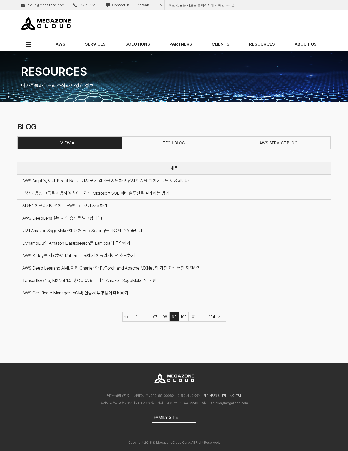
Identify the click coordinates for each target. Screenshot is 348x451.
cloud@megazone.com (46, 5)
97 (155, 317)
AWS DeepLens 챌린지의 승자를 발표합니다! (62, 218)
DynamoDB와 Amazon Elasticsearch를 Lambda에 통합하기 (76, 243)
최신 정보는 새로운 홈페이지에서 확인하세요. (202, 5)
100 (184, 317)
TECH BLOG (174, 142)
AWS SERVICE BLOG (278, 142)
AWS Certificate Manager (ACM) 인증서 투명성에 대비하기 (75, 292)
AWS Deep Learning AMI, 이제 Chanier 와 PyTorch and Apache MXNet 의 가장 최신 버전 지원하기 (111, 268)
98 (165, 317)
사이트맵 (235, 396)
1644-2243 (88, 5)
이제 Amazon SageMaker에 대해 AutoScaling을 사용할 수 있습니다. (82, 230)
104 (212, 317)
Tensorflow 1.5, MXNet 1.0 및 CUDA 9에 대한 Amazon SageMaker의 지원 (89, 280)
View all (69, 142)
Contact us (121, 5)
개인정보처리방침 (215, 396)
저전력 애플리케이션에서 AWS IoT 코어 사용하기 (65, 205)
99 (174, 317)
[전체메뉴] (28, 44)
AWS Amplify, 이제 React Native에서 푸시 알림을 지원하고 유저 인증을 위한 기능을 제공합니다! (106, 180)
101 (193, 317)
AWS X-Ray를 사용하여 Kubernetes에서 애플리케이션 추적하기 (78, 255)
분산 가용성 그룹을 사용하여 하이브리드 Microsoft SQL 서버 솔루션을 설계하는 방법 (95, 193)
